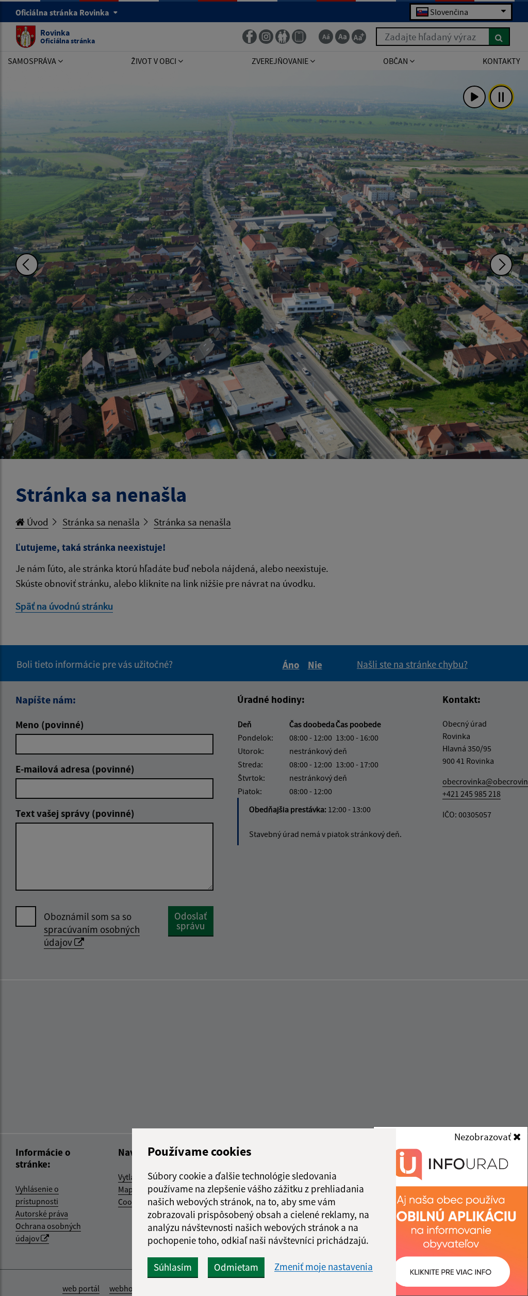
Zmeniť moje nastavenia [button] (323, 1267)
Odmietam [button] (236, 1267)
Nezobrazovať (483, 1136)
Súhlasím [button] (173, 1267)
